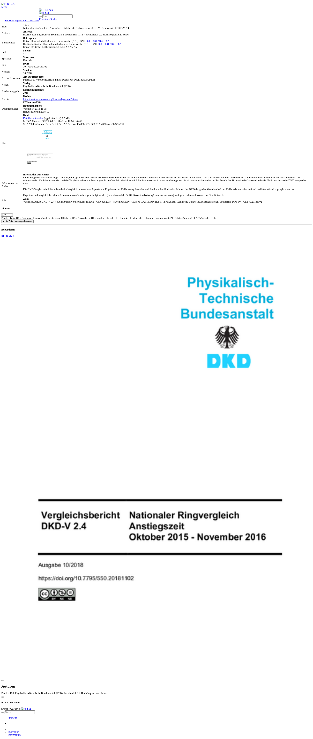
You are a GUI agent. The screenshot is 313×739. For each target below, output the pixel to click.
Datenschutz (32, 20)
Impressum (20, 20)
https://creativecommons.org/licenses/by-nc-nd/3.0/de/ (50, 99)
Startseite (9, 20)
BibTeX (10, 236)
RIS (3, 236)
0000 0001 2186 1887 (97, 41)
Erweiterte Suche (48, 19)
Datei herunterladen (33, 118)
